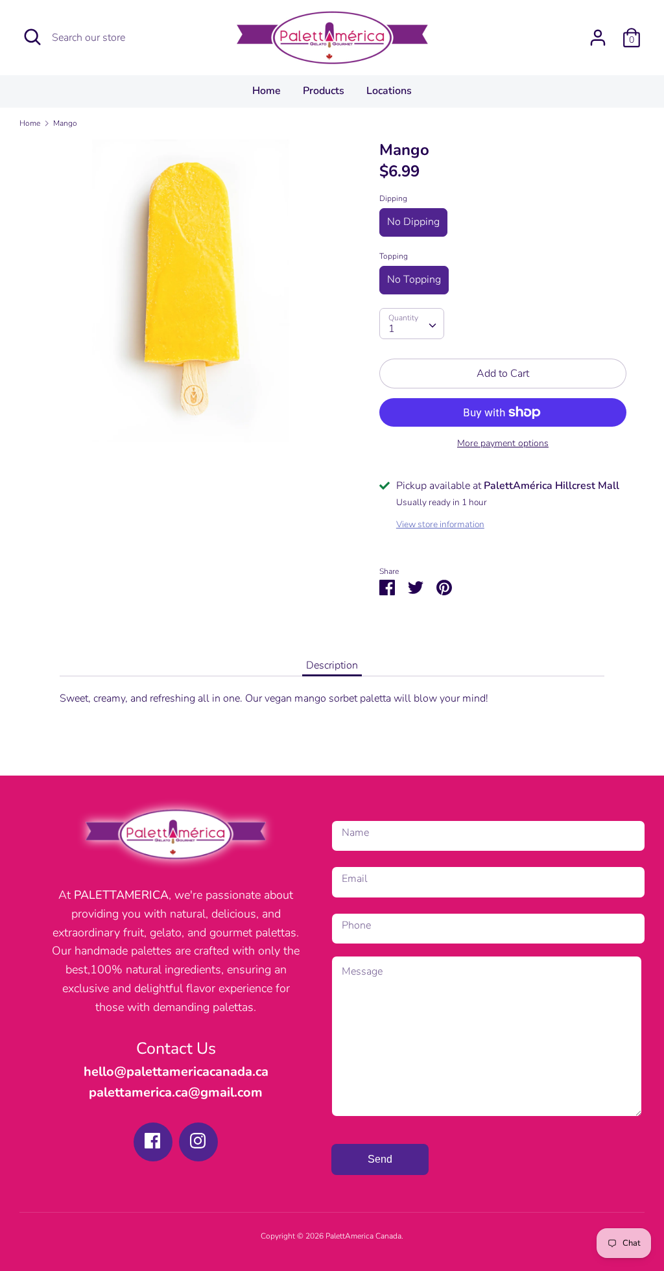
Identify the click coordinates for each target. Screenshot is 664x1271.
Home (266, 91)
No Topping (414, 279)
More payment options (503, 443)
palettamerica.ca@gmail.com (176, 1092)
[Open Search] (32, 37)
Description (332, 665)
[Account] (598, 32)
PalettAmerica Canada (363, 1236)
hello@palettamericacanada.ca (176, 1071)
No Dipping (413, 222)
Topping (393, 256)
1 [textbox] (391, 329)
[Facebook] (152, 1140)
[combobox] (411, 323)
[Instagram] (198, 1140)
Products (323, 91)
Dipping (393, 198)
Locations (389, 91)
